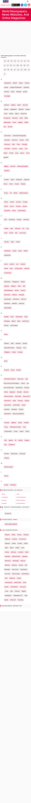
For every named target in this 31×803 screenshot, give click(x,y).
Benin (5, 113)
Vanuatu (6, 453)
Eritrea (11, 184)
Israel (5, 232)
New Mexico (23, 569)
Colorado (14, 539)
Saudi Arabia (19, 387)
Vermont (17, 591)
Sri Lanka (20, 400)
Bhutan (11, 113)
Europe (4, 500)
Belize (19, 105)
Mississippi (16, 560)
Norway (6, 325)
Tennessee (23, 586)
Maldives (13, 286)
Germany (18, 202)
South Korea (7, 400)
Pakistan (6, 343)
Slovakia (19, 392)
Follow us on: (6, 5)
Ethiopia (23, 184)
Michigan (24, 556)
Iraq (27, 228)
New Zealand (14, 325)
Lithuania (26, 268)
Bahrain (6, 109)
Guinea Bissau (21, 210)
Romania (6, 370)
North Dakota (25, 573)
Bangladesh (13, 109)
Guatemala (7, 210)
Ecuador (6, 179)
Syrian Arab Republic (18, 413)
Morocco (23, 299)
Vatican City (14, 453)
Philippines (7, 352)
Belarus (28, 109)
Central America (21, 497)
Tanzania (6, 422)
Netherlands (19, 316)
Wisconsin (13, 600)
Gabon (6, 202)
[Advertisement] (15, 37)
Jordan (18, 241)
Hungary (19, 219)
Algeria (21, 83)
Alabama (7, 534)
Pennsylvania (8, 582)
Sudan (23, 405)
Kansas (7, 552)
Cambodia (7, 140)
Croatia (11, 153)
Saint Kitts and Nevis (10, 379)
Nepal (25, 316)
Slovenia (26, 392)
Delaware (7, 543)
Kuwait (14, 250)
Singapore (12, 392)
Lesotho (12, 264)
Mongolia (21, 294)
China (18, 144)
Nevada (21, 565)
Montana (7, 565)
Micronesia (7, 294)
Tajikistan (13, 422)
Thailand (26, 422)
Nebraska (14, 565)
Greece (12, 206)
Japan (12, 241)
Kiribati (25, 250)
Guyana (25, 206)
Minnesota (8, 560)
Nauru (12, 316)
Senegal (26, 387)
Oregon (19, 578)
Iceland (6, 228)
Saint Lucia (20, 379)
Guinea (14, 210)
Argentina (26, 87)
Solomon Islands (8, 396)
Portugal (20, 352)
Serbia (6, 392)
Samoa (23, 383)
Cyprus (22, 153)
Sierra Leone (26, 396)
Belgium (13, 105)
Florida (14, 543)
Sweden (21, 409)
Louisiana (20, 552)
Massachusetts (16, 556)
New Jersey (15, 569)
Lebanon (23, 264)
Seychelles (18, 396)
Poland (14, 352)
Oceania (4, 503)
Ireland (11, 232)
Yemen (6, 476)
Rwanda (18, 370)
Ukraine (20, 440)
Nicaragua (7, 321)
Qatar (5, 361)
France (6, 193)
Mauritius (14, 303)
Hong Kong (12, 219)
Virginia (24, 591)
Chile (13, 144)
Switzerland (7, 413)
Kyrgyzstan (7, 255)
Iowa (22, 547)
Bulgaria (20, 122)
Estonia (17, 184)
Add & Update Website (11, 524)
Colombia (24, 144)
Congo (21, 148)
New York (7, 573)
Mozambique (7, 307)
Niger (18, 321)
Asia (18, 494)
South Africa (7, 405)
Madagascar (15, 281)
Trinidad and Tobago (15, 427)
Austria (25, 91)
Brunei (14, 122)
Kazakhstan (7, 250)
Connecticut (22, 539)
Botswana (15, 118)
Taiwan (20, 422)
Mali (24, 286)
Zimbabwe (13, 485)
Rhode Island (17, 582)
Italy (16, 232)
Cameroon (14, 140)
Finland (15, 193)
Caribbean (5, 497)
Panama (25, 343)
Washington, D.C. (18, 595)
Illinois (11, 547)
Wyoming (20, 600)
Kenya (20, 250)
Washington (8, 595)
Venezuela (22, 453)
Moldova (14, 294)
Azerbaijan (7, 96)
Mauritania (7, 303)
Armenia (6, 91)
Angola (6, 87)
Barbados (21, 109)
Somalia (27, 400)
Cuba (16, 153)
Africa (3, 494)
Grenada (18, 206)
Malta (19, 286)
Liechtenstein (18, 268)
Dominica (6, 170)
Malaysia (6, 286)
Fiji (10, 193)
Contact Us (8, 513)
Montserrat (16, 299)
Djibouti (6, 166)
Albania (15, 83)
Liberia (6, 268)
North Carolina (16, 573)
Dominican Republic (22, 166)
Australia (18, 91)
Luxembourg (7, 272)
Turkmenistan (8, 431)
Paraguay (18, 347)
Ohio (6, 578)
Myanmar (21, 303)
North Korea (25, 321)
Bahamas (6, 105)
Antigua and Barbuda (16, 87)
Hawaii (25, 543)
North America (21, 500)
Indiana (17, 547)
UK (15, 440)
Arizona (19, 534)
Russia (12, 370)
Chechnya (7, 144)
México (17, 290)
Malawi (23, 281)
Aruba (12, 91)
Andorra (27, 83)
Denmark (12, 166)
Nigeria (13, 321)
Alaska (13, 534)
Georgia (25, 202)
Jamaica (6, 241)
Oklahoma (12, 578)
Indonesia (17, 228)
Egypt (12, 179)
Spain (14, 400)
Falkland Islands (23, 193)
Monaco (23, 290)
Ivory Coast (22, 232)
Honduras (26, 219)
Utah (11, 591)
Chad (27, 140)
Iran (23, 228)
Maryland (7, 556)
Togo (24, 427)
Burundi (10, 126)
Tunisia (21, 431)
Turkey (27, 431)
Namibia (6, 316)
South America (21, 503)
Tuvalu (15, 431)
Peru (24, 347)
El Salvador (19, 179)
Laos (17, 264)
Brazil (21, 118)
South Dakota (14, 586)
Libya (11, 268)
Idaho (6, 547)
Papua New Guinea (9, 347)
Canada (22, 140)
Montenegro (7, 299)
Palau (12, 343)
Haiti (5, 219)
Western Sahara (8, 467)
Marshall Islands (8, 290)
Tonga (6, 427)
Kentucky (13, 552)
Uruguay (27, 440)
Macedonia (7, 281)
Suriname (6, 409)
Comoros (14, 148)
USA (5, 444)
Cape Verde (7, 135)
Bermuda (25, 105)
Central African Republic (19, 135)
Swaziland (14, 409)
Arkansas (26, 534)
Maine (27, 552)
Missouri (23, 560)
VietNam (6, 458)
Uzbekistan (12, 444)
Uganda (11, 440)
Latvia (5, 264)
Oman (5, 334)
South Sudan (16, 405)
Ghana (6, 206)
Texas (6, 591)
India (11, 228)
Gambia (12, 202)
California (7, 539)
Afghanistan (7, 83)
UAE (5, 440)
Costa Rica (7, 148)
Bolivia (17, 113)
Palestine (18, 343)
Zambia (6, 485)
